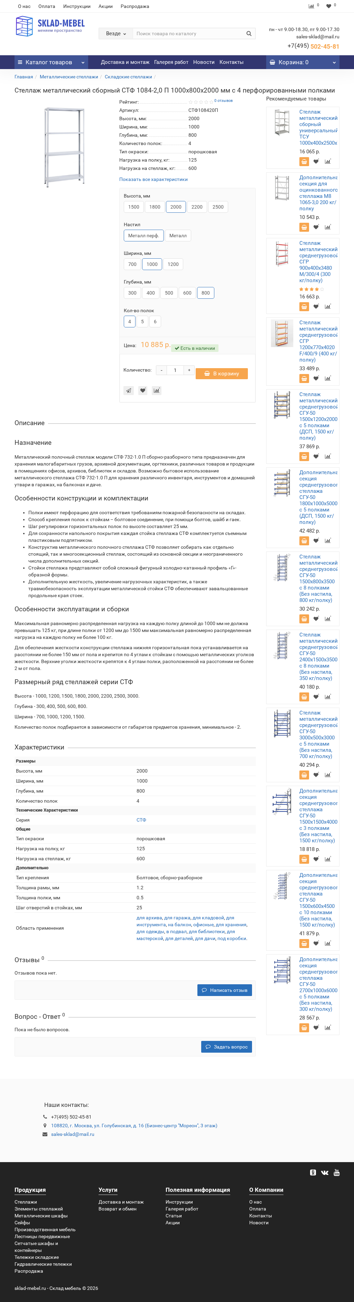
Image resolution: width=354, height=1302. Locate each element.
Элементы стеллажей (39, 1209)
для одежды (150, 931)
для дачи (205, 938)
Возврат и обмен (118, 1209)
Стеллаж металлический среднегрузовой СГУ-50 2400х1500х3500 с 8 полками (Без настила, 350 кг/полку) (319, 656)
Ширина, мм (137, 253)
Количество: (137, 370)
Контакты (232, 62)
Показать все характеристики (153, 179)
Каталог (49, 62)
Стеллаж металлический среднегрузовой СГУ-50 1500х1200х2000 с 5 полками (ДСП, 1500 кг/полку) (319, 416)
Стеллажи (26, 1202)
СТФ (141, 820)
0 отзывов (223, 100)
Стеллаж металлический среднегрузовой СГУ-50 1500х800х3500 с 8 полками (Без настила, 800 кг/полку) (319, 578)
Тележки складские (37, 1257)
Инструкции (77, 6)
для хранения (231, 924)
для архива (149, 917)
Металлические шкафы (41, 1215)
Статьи (174, 1215)
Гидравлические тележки (43, 1264)
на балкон (179, 924)
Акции (106, 6)
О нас (24, 6)
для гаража (177, 917)
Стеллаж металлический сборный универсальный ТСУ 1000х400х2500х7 (319, 127)
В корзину (226, 373)
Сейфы (22, 1222)
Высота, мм (137, 196)
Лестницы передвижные (42, 1236)
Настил (132, 224)
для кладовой (208, 917)
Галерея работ (171, 62)
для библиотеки (207, 931)
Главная (24, 76)
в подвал (176, 931)
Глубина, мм (137, 282)
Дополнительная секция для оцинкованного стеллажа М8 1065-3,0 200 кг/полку (320, 193)
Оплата (46, 6)
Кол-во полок (139, 310)
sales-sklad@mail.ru (72, 1134)
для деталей (179, 938)
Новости (204, 62)
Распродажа (135, 6)
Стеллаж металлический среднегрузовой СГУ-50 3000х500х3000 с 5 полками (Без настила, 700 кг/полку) (319, 734)
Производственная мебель (45, 1229)
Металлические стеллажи (69, 76)
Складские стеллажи (128, 76)
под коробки (231, 938)
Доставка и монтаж (125, 62)
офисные (203, 924)
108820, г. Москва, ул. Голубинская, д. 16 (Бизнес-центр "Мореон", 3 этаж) (134, 1125)
